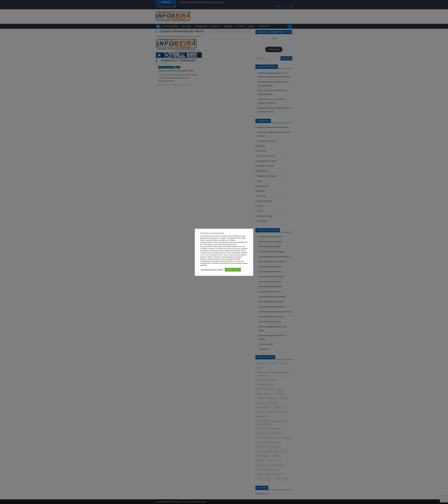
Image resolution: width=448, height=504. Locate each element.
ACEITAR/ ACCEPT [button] (232, 270)
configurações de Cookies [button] (212, 270)
